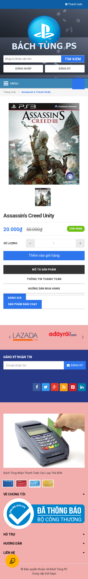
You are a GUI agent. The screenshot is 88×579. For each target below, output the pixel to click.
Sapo (53, 573)
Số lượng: (10, 243)
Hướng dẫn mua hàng (44, 288)
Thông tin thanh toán (44, 279)
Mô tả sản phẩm (44, 269)
